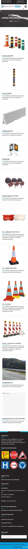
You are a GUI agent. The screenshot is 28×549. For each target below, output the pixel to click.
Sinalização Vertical (6, 522)
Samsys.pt (25, 547)
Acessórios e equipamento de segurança (11, 200)
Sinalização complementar (15, 237)
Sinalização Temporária (7, 239)
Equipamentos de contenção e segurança (11, 135)
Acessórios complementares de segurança (14, 58)
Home (10, 21)
